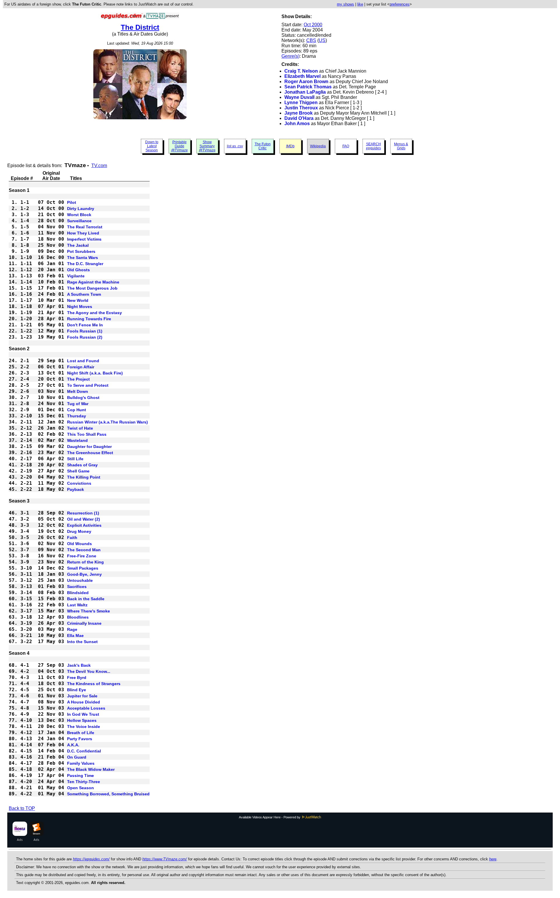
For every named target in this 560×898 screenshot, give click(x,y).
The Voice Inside (83, 726)
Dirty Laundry (80, 208)
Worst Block (79, 214)
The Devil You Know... (88, 671)
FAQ (345, 146)
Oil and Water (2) (83, 519)
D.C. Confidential (84, 751)
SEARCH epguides (373, 146)
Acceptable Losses (86, 708)
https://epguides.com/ (91, 859)
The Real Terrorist (84, 227)
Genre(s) (290, 56)
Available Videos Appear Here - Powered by (270, 817)
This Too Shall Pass (86, 434)
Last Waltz (77, 605)
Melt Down (77, 391)
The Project (78, 379)
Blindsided (78, 592)
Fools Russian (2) (84, 337)
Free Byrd (76, 677)
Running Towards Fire (89, 318)
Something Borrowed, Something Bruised (108, 794)
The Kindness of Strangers (93, 683)
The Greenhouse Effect (90, 452)
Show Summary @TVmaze (207, 146)
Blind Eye (76, 689)
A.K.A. (73, 745)
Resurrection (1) (83, 513)
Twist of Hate (80, 428)
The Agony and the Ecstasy (94, 312)
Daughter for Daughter (89, 446)
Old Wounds (79, 543)
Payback (75, 489)
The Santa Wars (82, 257)
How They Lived (83, 233)
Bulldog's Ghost (83, 397)
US (322, 40)
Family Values (80, 763)
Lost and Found (83, 360)
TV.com (99, 165)
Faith (72, 537)
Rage (72, 629)
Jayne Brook (298, 113)
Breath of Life (80, 732)
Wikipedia (318, 146)
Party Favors (79, 738)
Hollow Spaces (82, 720)
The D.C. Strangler (85, 263)
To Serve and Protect (87, 385)
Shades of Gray (82, 465)
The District (140, 27)
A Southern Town (84, 294)
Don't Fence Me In (85, 325)
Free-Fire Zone (81, 556)
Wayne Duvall (299, 97)
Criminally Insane (84, 623)
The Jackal (78, 245)
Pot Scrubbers (81, 251)
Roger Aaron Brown (306, 81)
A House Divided (83, 702)
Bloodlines (78, 617)
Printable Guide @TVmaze (179, 146)
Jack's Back (79, 665)
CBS (311, 40)
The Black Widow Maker (91, 769)
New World (77, 300)
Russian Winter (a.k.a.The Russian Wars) (107, 422)
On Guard (76, 757)
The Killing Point (83, 477)
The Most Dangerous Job (92, 288)
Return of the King (85, 562)
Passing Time (80, 775)
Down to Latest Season (151, 146)
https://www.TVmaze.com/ (164, 859)
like (360, 4)
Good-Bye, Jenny (84, 574)
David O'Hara (299, 118)
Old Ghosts (78, 269)
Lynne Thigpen (301, 102)
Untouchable (80, 580)
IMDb (290, 146)
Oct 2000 (313, 24)
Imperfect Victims (84, 239)
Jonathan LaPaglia (305, 92)
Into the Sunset (82, 641)
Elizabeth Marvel (302, 76)
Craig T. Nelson (301, 71)
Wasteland (77, 440)
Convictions (79, 483)
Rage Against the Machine (93, 282)
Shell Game (78, 471)
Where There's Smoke (88, 611)
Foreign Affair (80, 367)
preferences (400, 4)
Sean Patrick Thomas (308, 86)
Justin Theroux (301, 107)
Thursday (76, 416)
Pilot (71, 202)
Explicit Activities (84, 525)
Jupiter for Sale (82, 696)
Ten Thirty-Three (83, 781)
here (492, 859)
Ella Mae (75, 635)
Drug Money (79, 531)
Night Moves (79, 306)
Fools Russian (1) (84, 331)
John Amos (297, 123)
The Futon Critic (263, 146)
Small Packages (82, 568)
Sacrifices (77, 586)
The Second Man (84, 549)
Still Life (75, 458)
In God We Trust (83, 714)
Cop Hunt (76, 409)
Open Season (80, 787)
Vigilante (76, 276)
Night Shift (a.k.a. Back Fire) (95, 373)
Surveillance (79, 220)
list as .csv (235, 146)
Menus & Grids (401, 146)
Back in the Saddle (85, 598)
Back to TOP (22, 808)
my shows (345, 4)
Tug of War (77, 403)
